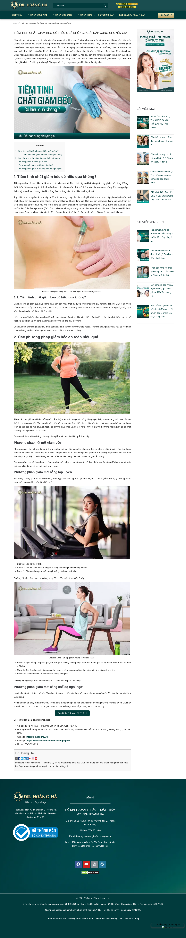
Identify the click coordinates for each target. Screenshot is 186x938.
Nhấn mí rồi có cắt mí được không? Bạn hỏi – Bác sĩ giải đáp (162, 254)
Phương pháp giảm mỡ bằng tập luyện (36, 165)
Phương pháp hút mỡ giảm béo (32, 161)
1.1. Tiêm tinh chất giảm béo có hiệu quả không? (40, 154)
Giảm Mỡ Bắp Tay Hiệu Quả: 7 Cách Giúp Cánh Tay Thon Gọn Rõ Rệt (162, 196)
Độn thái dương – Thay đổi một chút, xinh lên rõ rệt (162, 141)
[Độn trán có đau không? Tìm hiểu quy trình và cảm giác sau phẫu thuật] (143, 183)
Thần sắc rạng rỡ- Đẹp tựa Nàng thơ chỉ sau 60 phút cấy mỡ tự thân (162, 271)
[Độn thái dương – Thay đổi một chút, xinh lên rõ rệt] (143, 147)
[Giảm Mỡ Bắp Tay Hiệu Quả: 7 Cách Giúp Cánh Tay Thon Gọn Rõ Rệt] (143, 202)
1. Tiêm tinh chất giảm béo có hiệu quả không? (37, 151)
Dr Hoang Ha (24, 753)
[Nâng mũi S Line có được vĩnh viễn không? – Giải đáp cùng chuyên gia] (143, 241)
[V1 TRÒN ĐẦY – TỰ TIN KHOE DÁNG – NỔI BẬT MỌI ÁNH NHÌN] (143, 128)
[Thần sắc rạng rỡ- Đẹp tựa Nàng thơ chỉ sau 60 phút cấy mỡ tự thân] (143, 277)
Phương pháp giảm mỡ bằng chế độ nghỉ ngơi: (40, 168)
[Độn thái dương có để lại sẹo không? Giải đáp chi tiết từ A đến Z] (143, 164)
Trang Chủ (16, 23)
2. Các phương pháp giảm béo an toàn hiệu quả (37, 158)
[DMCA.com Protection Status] (90, 873)
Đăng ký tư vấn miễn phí (72, 713)
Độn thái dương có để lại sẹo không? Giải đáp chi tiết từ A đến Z (162, 158)
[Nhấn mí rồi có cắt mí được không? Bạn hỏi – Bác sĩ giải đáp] (143, 260)
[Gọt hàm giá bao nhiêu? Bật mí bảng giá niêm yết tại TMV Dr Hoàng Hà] (143, 296)
